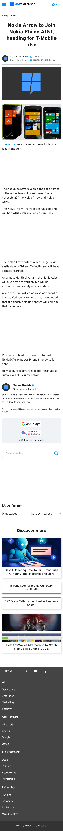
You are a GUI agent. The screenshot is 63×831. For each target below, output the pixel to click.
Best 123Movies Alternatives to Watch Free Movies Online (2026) (31, 647)
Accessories (9, 772)
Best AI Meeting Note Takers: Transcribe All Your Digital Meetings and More (31, 572)
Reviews (7, 795)
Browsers (7, 801)
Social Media (9, 807)
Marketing (8, 702)
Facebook (17, 671)
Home (5, 15)
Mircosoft (7, 724)
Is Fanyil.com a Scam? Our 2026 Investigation (31, 587)
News (13, 15)
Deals (5, 760)
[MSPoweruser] (22, 4)
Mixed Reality (10, 814)
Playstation (8, 779)
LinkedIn (44, 671)
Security (7, 709)
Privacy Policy (24, 825)
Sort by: (36, 514)
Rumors (6, 766)
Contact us (41, 825)
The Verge (8, 144)
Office (5, 744)
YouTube (35, 671)
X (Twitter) (26, 671)
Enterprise (8, 696)
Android (6, 731)
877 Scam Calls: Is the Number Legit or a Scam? (31, 603)
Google (6, 737)
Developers (8, 689)
